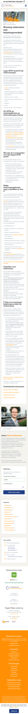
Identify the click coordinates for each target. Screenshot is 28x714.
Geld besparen (7, 514)
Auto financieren (8, 507)
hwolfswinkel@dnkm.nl (8, 427)
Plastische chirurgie (8, 527)
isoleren (11, 132)
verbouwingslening (9, 254)
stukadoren (21, 132)
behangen (9, 134)
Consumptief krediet (14, 643)
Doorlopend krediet (14, 670)
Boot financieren (14, 657)
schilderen (15, 132)
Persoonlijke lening (14, 666)
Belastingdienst (10, 344)
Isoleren (6, 87)
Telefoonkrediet (7, 509)
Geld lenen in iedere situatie (14, 659)
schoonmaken (10, 146)
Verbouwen (7, 512)
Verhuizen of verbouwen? (9, 397)
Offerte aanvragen (14, 492)
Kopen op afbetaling (9, 530)
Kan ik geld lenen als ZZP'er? (14, 686)
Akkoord (14, 711)
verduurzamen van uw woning (14, 137)
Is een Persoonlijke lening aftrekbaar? (14, 684)
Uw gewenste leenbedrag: (9, 476)
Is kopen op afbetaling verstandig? (14, 688)
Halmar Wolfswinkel (14, 435)
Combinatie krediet (14, 674)
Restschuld (7, 525)
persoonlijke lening (7, 52)
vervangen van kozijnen (18, 234)
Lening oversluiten (8, 523)
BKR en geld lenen (8, 521)
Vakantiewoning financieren (14, 655)
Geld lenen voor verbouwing (14, 653)
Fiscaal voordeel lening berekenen (11, 392)
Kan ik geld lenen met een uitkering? (14, 682)
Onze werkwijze (14, 603)
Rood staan (7, 505)
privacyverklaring (15, 707)
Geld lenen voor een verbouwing (10, 389)
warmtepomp (20, 248)
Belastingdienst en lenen (9, 394)
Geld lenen (6, 518)
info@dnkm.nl (14, 618)
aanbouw (5, 201)
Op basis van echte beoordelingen (14, 582)
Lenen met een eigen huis (10, 516)
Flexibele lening (14, 668)
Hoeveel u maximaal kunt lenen (8, 638)
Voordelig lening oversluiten (14, 645)
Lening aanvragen (14, 676)
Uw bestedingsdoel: (8, 483)
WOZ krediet (14, 672)
